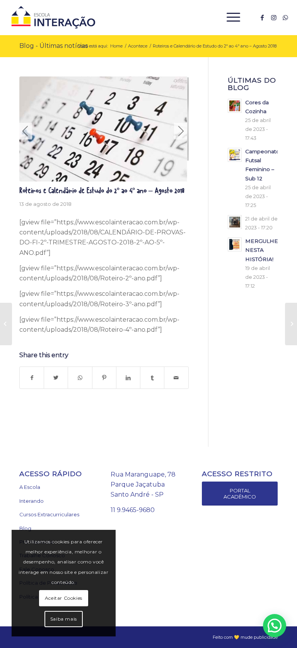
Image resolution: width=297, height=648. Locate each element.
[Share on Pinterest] (104, 377)
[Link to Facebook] (262, 17)
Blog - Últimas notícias (53, 45)
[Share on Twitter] (56, 377)
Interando (31, 501)
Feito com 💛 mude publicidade (245, 637)
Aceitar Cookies (63, 598)
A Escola (29, 487)
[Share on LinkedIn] (128, 377)
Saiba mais (63, 619)
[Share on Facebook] (32, 377)
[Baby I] (6, 324)
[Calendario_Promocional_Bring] (104, 129)
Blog (25, 528)
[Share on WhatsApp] (80, 377)
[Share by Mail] (176, 377)
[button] (274, 625)
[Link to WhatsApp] (285, 17)
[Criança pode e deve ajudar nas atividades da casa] (291, 324)
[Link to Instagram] (274, 17)
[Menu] (229, 17)
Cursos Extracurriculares (49, 514)
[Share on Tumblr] (152, 377)
